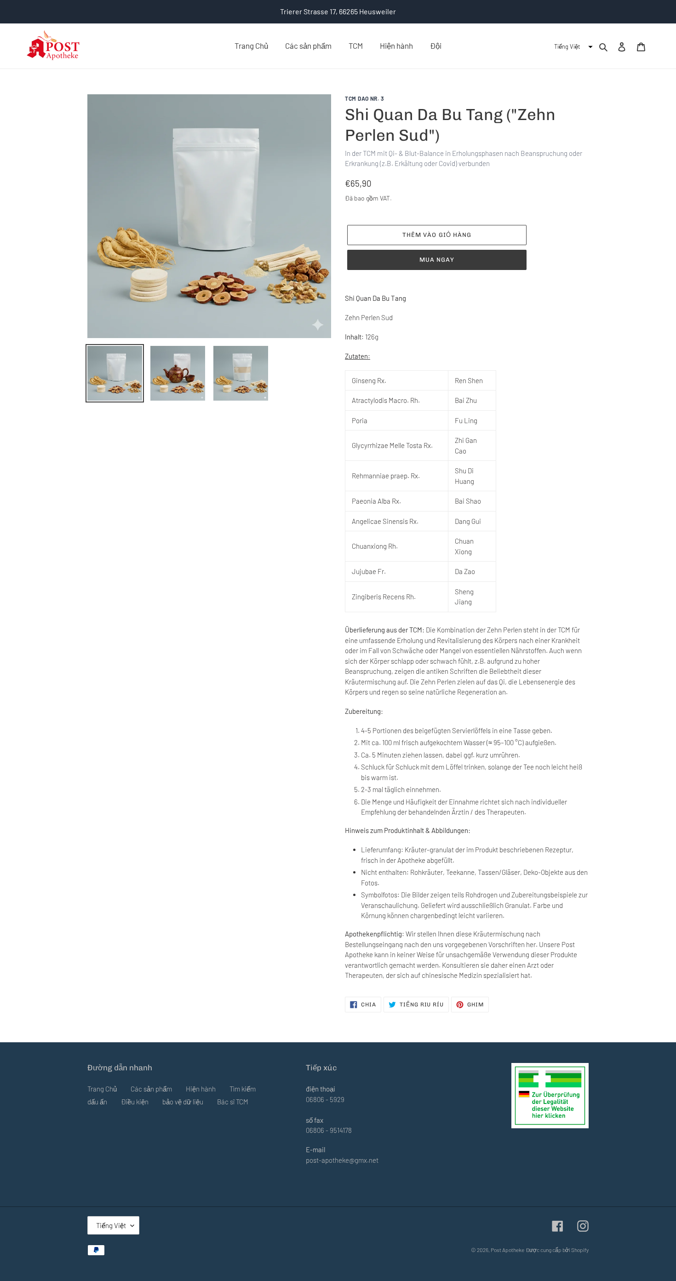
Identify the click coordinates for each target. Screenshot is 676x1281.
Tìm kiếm (242, 1089)
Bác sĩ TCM (232, 1101)
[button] (572, 47)
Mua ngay (436, 259)
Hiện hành (201, 1089)
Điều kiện (135, 1101)
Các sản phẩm (151, 1089)
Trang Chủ (102, 1089)
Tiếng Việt (111, 1225)
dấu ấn (97, 1101)
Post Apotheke (507, 1250)
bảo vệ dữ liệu (182, 1101)
